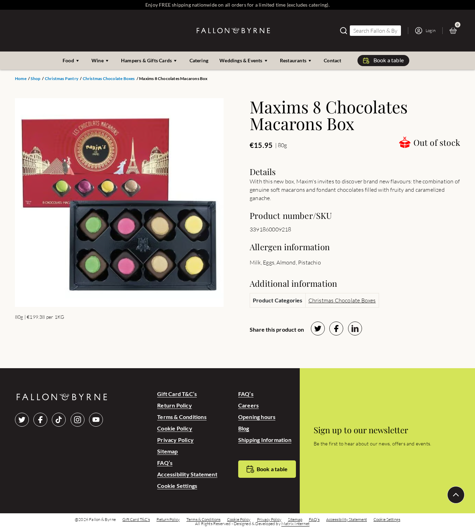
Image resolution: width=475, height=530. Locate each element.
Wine (97, 60)
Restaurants (293, 60)
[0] (455, 30)
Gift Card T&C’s (177, 393)
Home (20, 79)
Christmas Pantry (61, 79)
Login (430, 30)
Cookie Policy (174, 428)
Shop (35, 79)
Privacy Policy (175, 439)
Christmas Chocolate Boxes (109, 79)
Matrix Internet (295, 524)
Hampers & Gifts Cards (146, 60)
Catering (199, 60)
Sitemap (167, 451)
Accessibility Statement (187, 474)
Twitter (22, 420)
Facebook (40, 420)
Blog (243, 428)
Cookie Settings (177, 485)
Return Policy (174, 405)
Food (68, 60)
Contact (332, 60)
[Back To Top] (456, 495)
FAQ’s (164, 462)
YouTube (96, 420)
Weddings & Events (240, 60)
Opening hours (257, 416)
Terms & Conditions (182, 416)
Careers (248, 405)
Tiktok (59, 420)
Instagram (77, 420)
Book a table (388, 60)
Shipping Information (264, 439)
